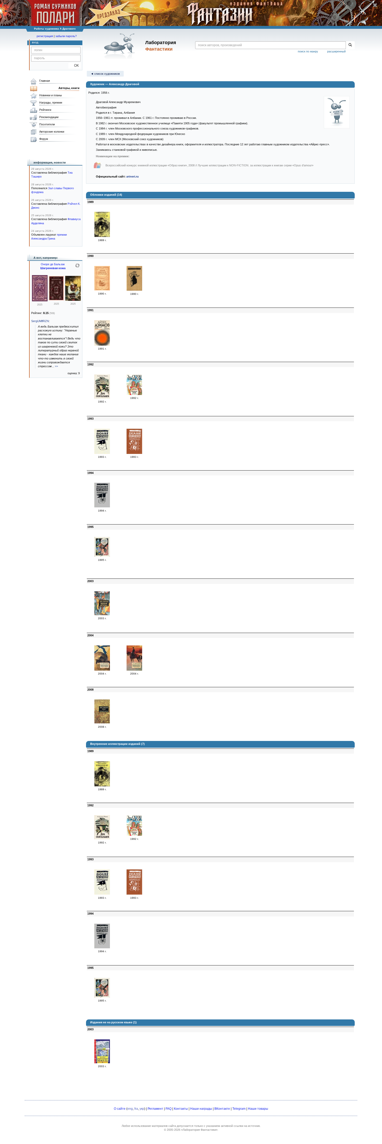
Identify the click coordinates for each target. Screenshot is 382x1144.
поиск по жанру (308, 51)
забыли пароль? (66, 36)
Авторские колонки (51, 131)
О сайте (120, 1109)
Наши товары (258, 1109)
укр (142, 1109)
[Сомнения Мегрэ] (134, 289)
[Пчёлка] (102, 555)
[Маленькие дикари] (134, 394)
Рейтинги (45, 109)
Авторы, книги (69, 88)
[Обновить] (77, 267)
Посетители (47, 124)
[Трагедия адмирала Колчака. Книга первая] (102, 669)
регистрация (45, 36)
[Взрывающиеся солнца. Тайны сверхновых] (102, 344)
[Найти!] (350, 45)
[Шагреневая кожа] (40, 300)
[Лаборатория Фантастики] (120, 46)
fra (136, 1109)
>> (56, 366)
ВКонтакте (222, 1109)
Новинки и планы (50, 95)
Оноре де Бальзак (53, 264)
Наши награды (201, 1109)
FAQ (169, 1109)
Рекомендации (48, 117)
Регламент (155, 1109)
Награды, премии (50, 102)
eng (130, 1109)
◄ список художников (105, 73)
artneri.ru (132, 176)
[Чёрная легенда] (102, 614)
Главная (44, 80)
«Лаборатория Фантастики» (199, 1129)
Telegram (239, 1109)
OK (74, 65)
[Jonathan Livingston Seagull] (102, 1062)
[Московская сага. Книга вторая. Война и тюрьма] (134, 452)
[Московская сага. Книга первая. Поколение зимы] (102, 452)
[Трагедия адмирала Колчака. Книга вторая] (134, 669)
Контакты (181, 1109)
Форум (43, 138)
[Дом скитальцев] (102, 397)
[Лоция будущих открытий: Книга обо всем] (102, 289)
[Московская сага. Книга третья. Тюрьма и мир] (102, 506)
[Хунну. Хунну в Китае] (102, 722)
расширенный (336, 51)
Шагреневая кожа (52, 268)
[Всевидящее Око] (102, 235)
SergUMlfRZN (40, 321)
